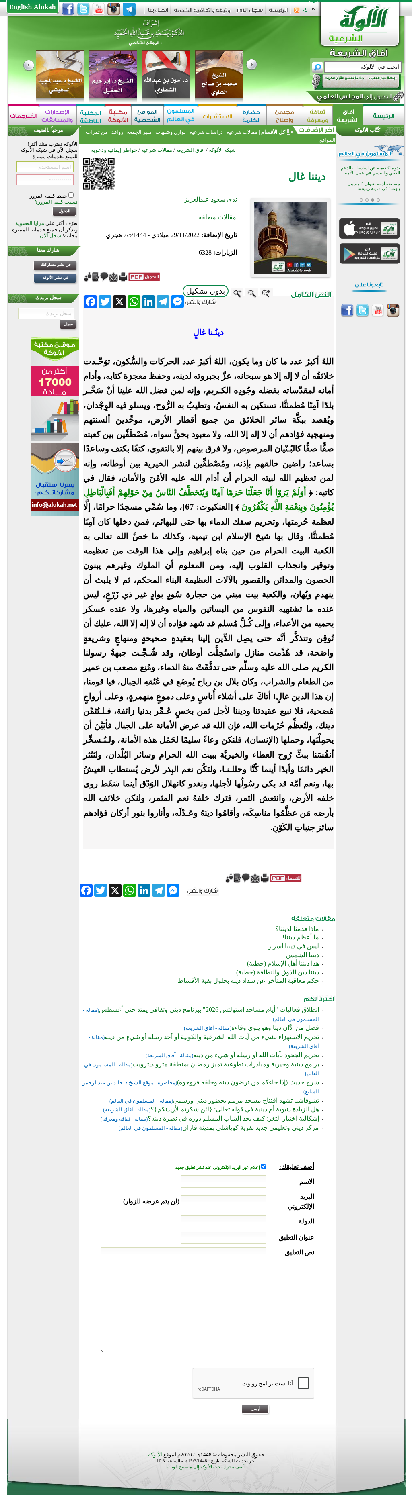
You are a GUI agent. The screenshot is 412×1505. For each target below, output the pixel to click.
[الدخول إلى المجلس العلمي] (353, 98)
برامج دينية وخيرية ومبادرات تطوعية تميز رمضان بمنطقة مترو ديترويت (225, 1064)
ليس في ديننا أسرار (293, 946)
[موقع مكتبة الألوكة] (118, 115)
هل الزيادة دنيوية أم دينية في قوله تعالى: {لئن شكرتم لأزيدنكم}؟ (234, 1109)
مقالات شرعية (241, 132)
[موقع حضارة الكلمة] (251, 115)
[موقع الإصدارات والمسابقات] (57, 115)
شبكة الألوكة (222, 150)
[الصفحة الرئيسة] (313, 13)
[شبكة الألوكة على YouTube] (98, 9)
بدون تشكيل (205, 291)
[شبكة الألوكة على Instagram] (113, 9)
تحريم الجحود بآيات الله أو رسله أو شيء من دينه (256, 1055)
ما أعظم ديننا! (300, 937)
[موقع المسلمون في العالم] (181, 115)
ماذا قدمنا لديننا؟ (297, 928)
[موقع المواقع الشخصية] (147, 115)
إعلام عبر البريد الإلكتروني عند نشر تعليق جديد (218, 1167)
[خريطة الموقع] (305, 13)
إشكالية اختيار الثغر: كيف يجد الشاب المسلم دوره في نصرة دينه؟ (233, 1118)
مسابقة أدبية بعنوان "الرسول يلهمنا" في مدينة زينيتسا (374, 186)
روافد (117, 132)
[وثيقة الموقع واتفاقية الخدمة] (202, 13)
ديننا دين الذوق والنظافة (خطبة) (277, 972)
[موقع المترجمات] (23, 115)
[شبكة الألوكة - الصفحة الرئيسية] (278, 13)
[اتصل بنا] (157, 13)
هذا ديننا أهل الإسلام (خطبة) (283, 963)
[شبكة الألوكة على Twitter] (83, 9)
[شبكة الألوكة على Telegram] (129, 9)
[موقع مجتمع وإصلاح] (284, 115)
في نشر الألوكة (55, 277)
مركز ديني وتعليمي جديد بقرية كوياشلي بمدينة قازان (250, 1127)
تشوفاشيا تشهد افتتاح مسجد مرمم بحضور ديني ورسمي (246, 1100)
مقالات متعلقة (217, 217)
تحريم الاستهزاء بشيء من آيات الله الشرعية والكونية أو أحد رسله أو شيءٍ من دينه (212, 1036)
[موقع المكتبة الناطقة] (90, 115)
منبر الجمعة (139, 132)
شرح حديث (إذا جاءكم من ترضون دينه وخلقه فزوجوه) (248, 1082)
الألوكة (155, 1455)
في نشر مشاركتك (56, 264)
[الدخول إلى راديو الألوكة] (349, 82)
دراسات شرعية (206, 132)
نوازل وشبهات (170, 132)
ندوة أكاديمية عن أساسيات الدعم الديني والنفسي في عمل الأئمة (370, 170)
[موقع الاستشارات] (217, 115)
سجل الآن (50, 236)
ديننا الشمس (302, 955)
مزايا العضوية (29, 223)
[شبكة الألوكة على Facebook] (68, 9)
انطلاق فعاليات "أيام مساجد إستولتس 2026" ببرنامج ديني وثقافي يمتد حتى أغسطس (209, 1009)
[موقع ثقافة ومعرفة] (318, 115)
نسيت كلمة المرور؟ (56, 202)
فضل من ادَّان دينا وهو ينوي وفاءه (275, 1027)
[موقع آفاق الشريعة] (348, 115)
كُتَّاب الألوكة (367, 130)
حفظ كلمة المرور (49, 196)
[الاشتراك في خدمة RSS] (297, 13)
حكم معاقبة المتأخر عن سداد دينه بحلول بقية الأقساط (248, 980)
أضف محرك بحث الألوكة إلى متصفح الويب (206, 1467)
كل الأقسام (273, 132)
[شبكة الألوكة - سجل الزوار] (249, 13)
